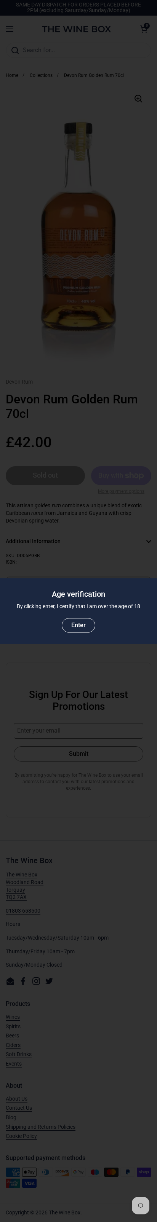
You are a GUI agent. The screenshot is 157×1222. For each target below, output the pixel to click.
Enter (78, 625)
